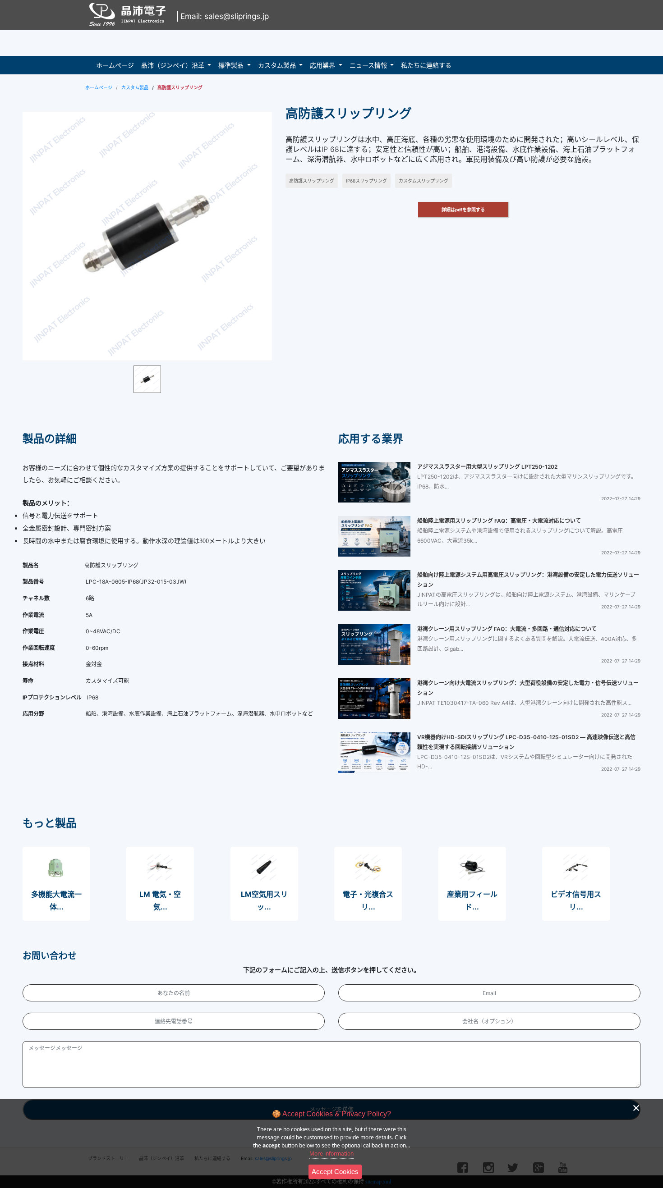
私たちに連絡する (426, 65)
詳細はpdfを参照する (463, 209)
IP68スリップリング (366, 180)
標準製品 (231, 65)
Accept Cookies (335, 1171)
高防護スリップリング (311, 180)
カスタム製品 (277, 65)
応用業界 (322, 65)
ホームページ (115, 65)
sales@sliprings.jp (236, 16)
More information (331, 1153)
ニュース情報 (368, 65)
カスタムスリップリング (423, 180)
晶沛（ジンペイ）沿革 (172, 65)
